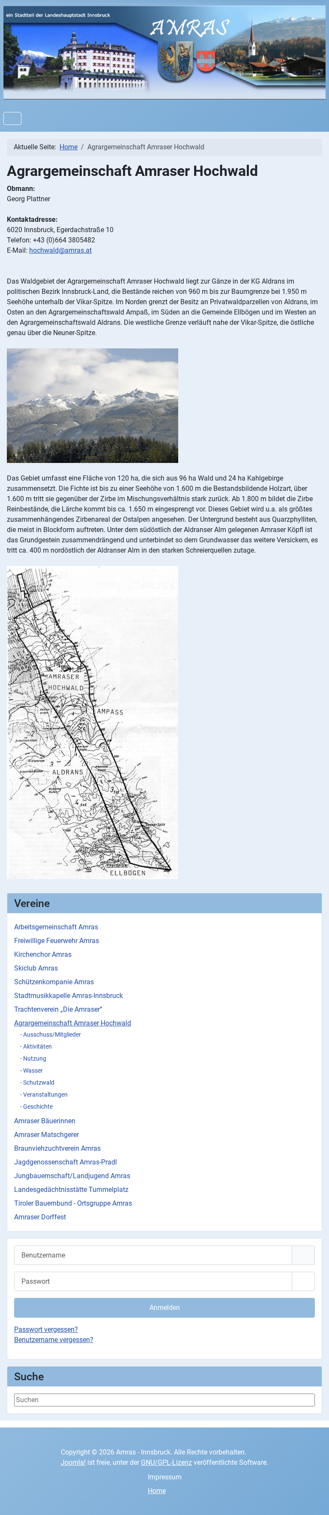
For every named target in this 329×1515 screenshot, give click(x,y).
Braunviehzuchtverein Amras (57, 1148)
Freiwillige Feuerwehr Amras (56, 941)
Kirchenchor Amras (43, 954)
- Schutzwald (37, 1082)
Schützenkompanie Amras (54, 982)
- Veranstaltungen (44, 1094)
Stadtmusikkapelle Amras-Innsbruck (68, 996)
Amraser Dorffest (40, 1217)
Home (157, 1491)
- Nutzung (33, 1058)
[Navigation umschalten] (12, 118)
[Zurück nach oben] (314, 1499)
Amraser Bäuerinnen (44, 1121)
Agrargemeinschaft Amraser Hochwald (72, 1023)
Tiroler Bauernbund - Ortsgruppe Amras (73, 1203)
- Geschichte (36, 1106)
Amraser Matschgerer (46, 1135)
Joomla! (73, 1462)
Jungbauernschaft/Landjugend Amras (72, 1176)
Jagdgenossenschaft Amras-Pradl (65, 1162)
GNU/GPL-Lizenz (166, 1462)
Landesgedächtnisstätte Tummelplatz (71, 1189)
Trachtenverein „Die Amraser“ (58, 1009)
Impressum (165, 1477)
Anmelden (165, 1307)
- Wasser (31, 1070)
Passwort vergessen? (46, 1329)
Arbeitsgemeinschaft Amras (56, 927)
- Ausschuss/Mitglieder (50, 1034)
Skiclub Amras (36, 968)
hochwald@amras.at (60, 250)
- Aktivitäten (36, 1046)
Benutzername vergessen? (53, 1340)
